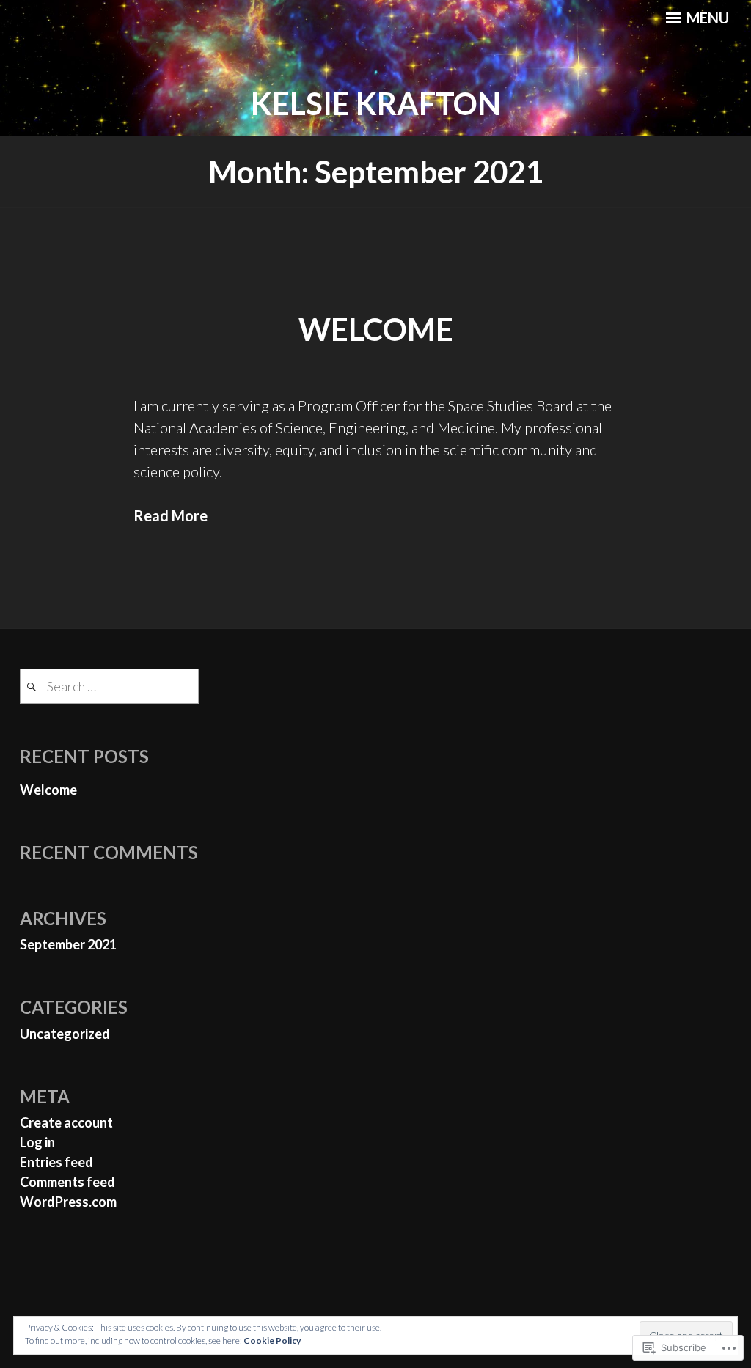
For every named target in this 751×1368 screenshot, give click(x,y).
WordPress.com (68, 1202)
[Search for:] (109, 686)
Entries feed (56, 1162)
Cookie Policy (272, 1340)
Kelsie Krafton (376, 103)
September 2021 (68, 944)
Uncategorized (65, 1034)
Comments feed (67, 1182)
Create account (66, 1122)
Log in (37, 1142)
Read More (170, 515)
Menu (706, 17)
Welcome (375, 329)
